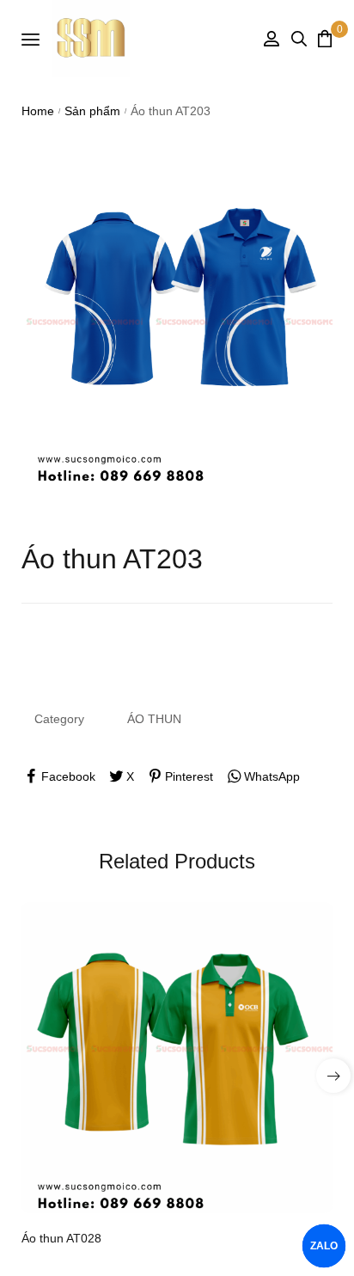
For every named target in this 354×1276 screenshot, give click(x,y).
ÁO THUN (154, 719)
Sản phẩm (92, 111)
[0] (325, 38)
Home (37, 111)
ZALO (324, 1246)
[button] (333, 1075)
